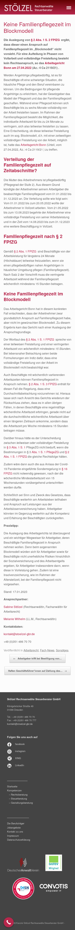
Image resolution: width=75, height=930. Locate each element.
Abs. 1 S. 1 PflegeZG (45, 452)
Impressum (13, 835)
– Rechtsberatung (18, 794)
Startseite (12, 786)
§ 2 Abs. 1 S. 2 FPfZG (45, 40)
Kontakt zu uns (15, 831)
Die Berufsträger (15, 823)
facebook (20, 744)
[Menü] (68, 7)
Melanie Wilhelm (14, 619)
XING (18, 758)
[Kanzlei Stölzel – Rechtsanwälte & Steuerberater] (29, 7)
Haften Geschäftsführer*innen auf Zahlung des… (37, 670)
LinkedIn (19, 765)
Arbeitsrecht (31, 650)
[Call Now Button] (9, 922)
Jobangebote (14, 827)
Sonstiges (62, 650)
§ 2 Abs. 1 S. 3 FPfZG (43, 384)
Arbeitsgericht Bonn (33, 145)
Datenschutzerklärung (18, 839)
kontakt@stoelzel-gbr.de (19, 634)
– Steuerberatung (18, 798)
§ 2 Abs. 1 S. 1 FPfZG (40, 339)
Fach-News (47, 650)
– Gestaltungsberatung (21, 802)
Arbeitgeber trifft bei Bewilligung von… (37, 658)
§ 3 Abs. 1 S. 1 (16, 447)
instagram (20, 751)
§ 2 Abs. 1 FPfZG (25, 251)
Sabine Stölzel (13, 607)
